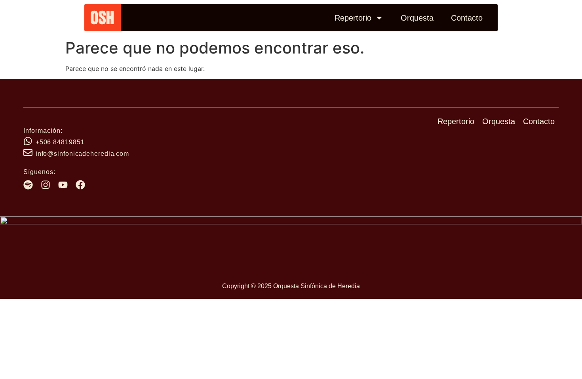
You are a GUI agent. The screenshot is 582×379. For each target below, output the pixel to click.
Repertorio (353, 17)
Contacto (467, 17)
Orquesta (417, 17)
